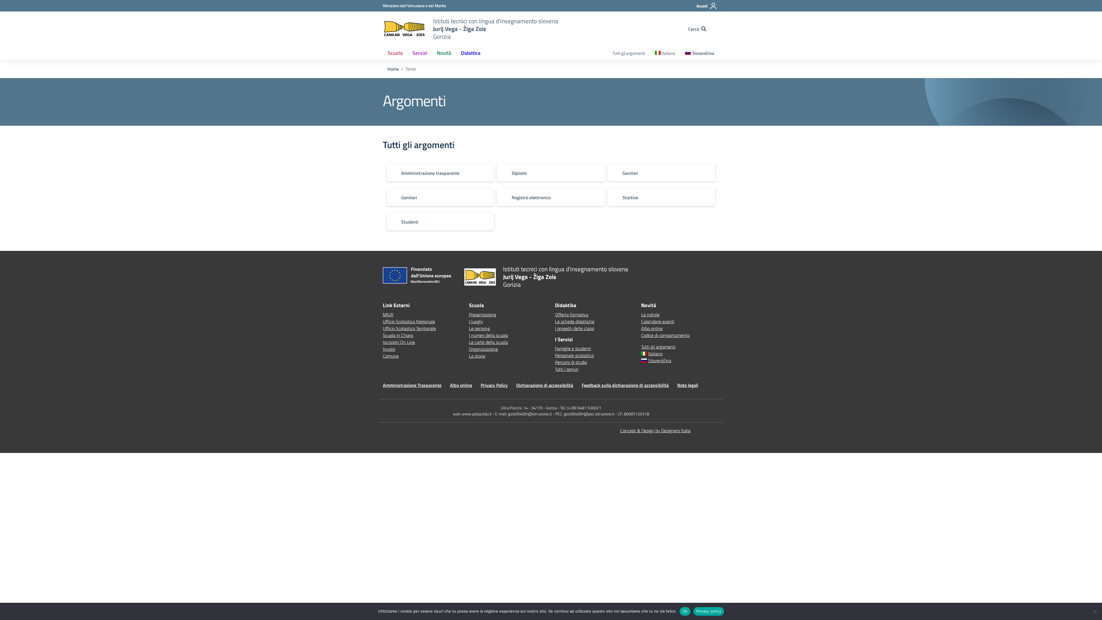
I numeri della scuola (488, 335)
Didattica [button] (470, 53)
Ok (685, 611)
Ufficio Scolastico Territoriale (409, 328)
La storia (477, 355)
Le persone (479, 328)
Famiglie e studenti (573, 348)
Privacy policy (708, 611)
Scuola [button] (395, 53)
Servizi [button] (419, 53)
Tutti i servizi (566, 369)
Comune (391, 355)
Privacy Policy (494, 385)
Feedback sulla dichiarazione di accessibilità (625, 385)
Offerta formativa (571, 314)
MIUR (388, 314)
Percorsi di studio (571, 362)
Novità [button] (444, 53)
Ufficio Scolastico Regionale (409, 321)
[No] (1095, 611)
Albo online (652, 328)
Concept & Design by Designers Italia (655, 430)
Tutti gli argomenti (628, 53)
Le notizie (650, 314)
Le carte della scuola (488, 342)
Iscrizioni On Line (399, 342)
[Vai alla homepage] (404, 29)
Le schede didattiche (574, 321)
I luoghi (476, 321)
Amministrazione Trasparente (412, 385)
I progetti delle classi (574, 328)
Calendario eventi (657, 321)
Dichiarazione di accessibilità (544, 385)
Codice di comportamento (665, 335)
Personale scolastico (574, 355)
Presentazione (482, 314)
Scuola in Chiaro (398, 335)
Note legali (687, 385)
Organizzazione (483, 349)
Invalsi (389, 349)
